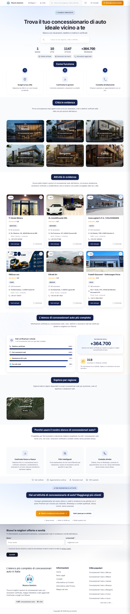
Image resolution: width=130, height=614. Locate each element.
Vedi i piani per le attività (82, 513)
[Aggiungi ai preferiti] (41, 197)
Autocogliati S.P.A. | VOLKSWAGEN (103, 218)
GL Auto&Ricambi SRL (57, 218)
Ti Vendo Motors (16, 218)
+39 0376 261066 (16, 239)
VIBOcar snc (14, 274)
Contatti (59, 579)
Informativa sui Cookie (65, 582)
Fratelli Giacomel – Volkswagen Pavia (104, 274)
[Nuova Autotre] (29, 578)
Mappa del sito (62, 589)
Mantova (13, 226)
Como (12, 282)
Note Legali (60, 575)
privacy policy (66, 549)
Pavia (91, 282)
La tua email (70, 538)
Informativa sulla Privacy (65, 586)
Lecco (91, 226)
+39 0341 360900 (96, 239)
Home (58, 572)
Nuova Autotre (29, 585)
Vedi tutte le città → (106, 602)
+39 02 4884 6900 (96, 298)
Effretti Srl (52, 274)
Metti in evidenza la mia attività (53, 513)
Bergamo (53, 226)
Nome (9, 538)
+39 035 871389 (55, 239)
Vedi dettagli (15, 244)
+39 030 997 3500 (56, 295)
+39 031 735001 (16, 295)
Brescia (52, 282)
